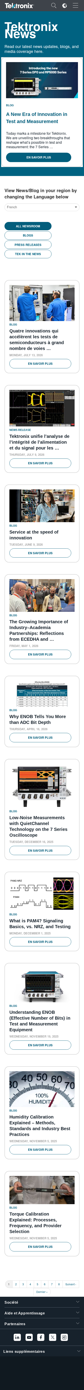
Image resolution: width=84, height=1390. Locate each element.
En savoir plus (38, 157)
